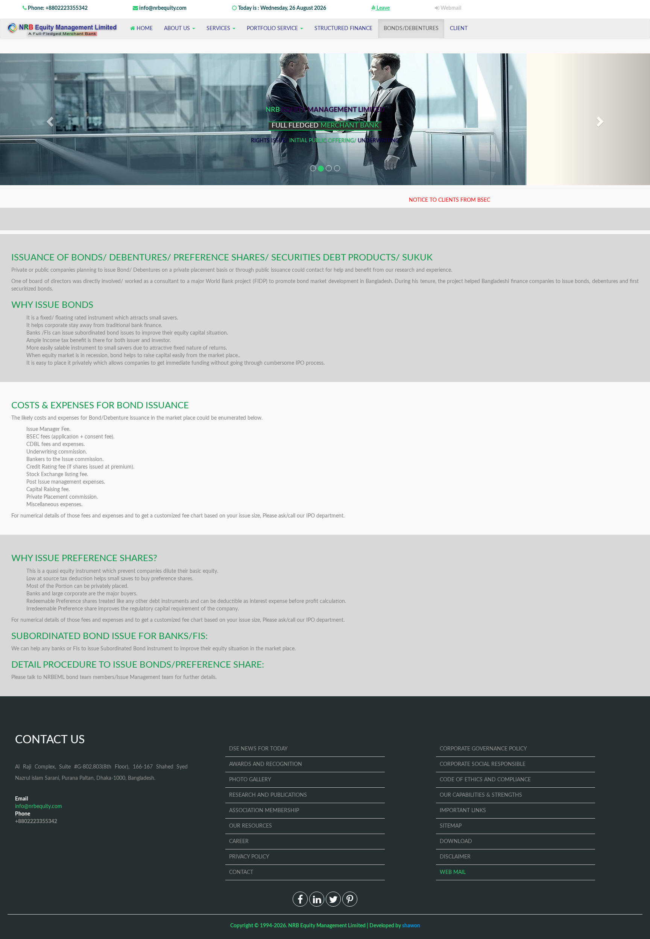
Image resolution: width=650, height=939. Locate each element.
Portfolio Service (273, 28)
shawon (411, 925)
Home (144, 28)
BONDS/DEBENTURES (411, 28)
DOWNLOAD (456, 841)
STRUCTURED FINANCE (343, 28)
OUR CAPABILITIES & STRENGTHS (481, 795)
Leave (382, 8)
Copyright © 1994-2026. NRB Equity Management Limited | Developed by (325, 925)
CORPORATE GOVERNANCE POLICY (483, 749)
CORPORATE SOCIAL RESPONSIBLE (482, 764)
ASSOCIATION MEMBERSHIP (264, 810)
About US (177, 28)
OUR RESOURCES (250, 826)
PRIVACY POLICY (249, 857)
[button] (48, 119)
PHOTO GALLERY (250, 779)
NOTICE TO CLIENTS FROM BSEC (427, 200)
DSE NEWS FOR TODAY (258, 749)
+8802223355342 (36, 821)
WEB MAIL (453, 872)
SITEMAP (451, 826)
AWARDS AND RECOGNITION (265, 764)
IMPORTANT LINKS (463, 810)
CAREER (239, 841)
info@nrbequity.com (162, 8)
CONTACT (241, 872)
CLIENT (459, 28)
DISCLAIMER (455, 857)
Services (219, 28)
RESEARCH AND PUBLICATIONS (268, 795)
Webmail (450, 8)
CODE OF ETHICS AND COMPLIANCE (485, 779)
